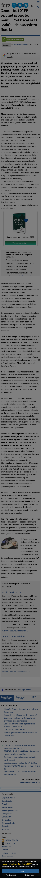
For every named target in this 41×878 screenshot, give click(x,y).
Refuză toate (30, 875)
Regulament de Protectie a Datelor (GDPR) (17, 864)
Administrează (11, 875)
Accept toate (20, 871)
